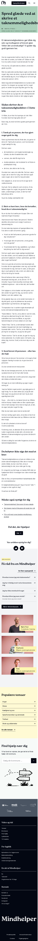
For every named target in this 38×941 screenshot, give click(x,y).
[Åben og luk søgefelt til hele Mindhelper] (29, 3)
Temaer (4, 828)
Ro (2, 874)
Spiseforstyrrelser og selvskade (13, 715)
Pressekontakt (6, 895)
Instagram (5, 901)
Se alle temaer (7, 730)
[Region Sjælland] (33, 805)
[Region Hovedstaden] (5, 805)
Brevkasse (5, 831)
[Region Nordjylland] (24, 805)
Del (18, 533)
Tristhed (5, 719)
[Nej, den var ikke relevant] (22, 548)
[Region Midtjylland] (14, 805)
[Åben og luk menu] (34, 3)
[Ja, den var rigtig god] (16, 548)
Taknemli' (4, 876)
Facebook (5, 898)
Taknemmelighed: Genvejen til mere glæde (18, 504)
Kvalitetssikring (6, 858)
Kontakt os (5, 892)
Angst (4, 702)
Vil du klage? (5, 903)
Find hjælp (5, 833)
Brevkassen (6, 559)
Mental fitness (10, 28)
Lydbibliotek (5, 836)
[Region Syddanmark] (10, 811)
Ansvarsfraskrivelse (25, 934)
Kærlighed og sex (8, 710)
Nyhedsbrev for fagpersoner (10, 852)
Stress (4, 706)
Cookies (12, 938)
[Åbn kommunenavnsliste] (33, 760)
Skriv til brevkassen (11, 607)
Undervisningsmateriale (9, 860)
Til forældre (5, 839)
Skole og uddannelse (9, 724)
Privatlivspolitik (11, 934)
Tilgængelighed (23, 938)
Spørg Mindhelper (19, 3)
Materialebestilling (7, 855)
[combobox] (19, 760)
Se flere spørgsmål (25, 571)
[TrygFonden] (28, 811)
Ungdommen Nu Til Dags (9, 879)
